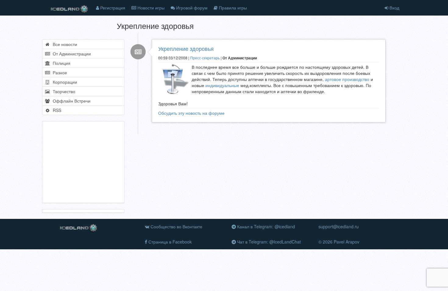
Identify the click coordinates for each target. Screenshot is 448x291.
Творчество (62, 91)
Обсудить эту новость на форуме (191, 113)
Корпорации (63, 82)
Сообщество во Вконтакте (175, 226)
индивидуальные (222, 85)
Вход (393, 8)
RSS (55, 110)
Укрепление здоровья (186, 48)
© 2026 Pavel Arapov (338, 242)
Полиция (60, 63)
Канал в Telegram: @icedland (265, 226)
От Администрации (70, 54)
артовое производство (347, 79)
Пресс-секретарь (205, 57)
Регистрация (112, 8)
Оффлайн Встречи (70, 101)
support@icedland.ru (338, 226)
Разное (58, 72)
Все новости (63, 44)
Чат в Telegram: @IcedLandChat (268, 242)
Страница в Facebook (169, 242)
